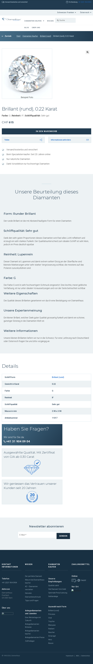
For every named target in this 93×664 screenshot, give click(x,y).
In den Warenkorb (46, 131)
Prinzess (51, 614)
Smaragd (52, 636)
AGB (77, 656)
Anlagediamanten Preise (34, 637)
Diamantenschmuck (33, 597)
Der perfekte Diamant (33, 576)
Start (18, 36)
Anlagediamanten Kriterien (32, 625)
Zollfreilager (30, 641)
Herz (50, 640)
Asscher (51, 632)
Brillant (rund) (45, 36)
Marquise (52, 625)
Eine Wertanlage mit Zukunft (33, 618)
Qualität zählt (53, 585)
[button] (87, 52)
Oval (50, 618)
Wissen (50, 21)
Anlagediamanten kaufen (32, 632)
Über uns (36, 27)
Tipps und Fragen (32, 600)
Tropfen (51, 621)
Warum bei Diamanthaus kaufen (34, 581)
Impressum (70, 656)
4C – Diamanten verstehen (31, 587)
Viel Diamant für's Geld (57, 589)
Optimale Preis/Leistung (57, 593)
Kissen (50, 643)
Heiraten (28, 593)
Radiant (51, 629)
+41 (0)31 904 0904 (84, 2)
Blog (26, 27)
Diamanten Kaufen (33, 21)
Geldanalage (53, 596)
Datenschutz (85, 656)
